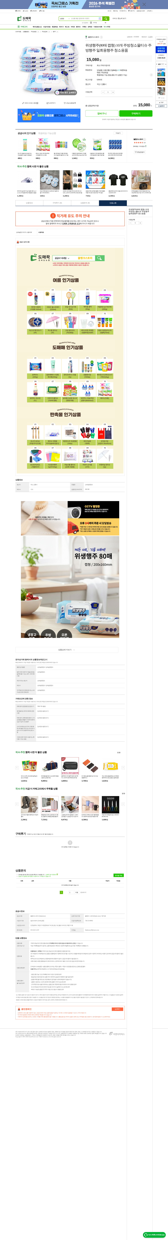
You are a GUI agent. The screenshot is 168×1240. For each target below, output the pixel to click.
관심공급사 (140, 152)
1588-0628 (161, 58)
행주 (54, 31)
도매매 (19, 11)
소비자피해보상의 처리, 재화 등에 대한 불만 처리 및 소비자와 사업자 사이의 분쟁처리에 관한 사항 (26, 729)
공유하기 (52, 103)
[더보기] (162, 64)
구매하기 (135, 113)
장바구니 (132, 11)
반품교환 (113, 203)
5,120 (149, 37)
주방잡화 (44, 31)
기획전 (84, 27)
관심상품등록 (71, 103)
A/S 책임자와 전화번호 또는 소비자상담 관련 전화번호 (26, 691)
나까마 (26, 11)
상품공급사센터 (141, 11)
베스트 (67, 27)
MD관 (73, 27)
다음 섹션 (166, 64)
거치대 (95, 22)
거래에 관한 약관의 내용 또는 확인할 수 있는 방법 (25, 738)
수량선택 (132, 220)
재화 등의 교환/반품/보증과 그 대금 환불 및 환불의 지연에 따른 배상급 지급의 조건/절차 (26, 720)
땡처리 (78, 27)
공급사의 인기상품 (27, 133)
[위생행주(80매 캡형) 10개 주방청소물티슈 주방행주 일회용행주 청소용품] (49, 67)
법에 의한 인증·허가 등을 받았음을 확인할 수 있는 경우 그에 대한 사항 (26, 674)
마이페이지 (123, 11)
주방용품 (33, 31)
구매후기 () (57, 203)
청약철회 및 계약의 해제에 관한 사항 (25, 712)
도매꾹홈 (18, 31)
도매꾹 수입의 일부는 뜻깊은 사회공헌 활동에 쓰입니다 (119, 119)
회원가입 (115, 11)
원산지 (19, 484)
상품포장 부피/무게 (76, 489)
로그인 (110, 11)
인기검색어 (85, 22)
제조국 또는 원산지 (22, 680)
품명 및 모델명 (21, 667)
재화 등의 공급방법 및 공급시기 (25, 706)
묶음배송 (55, 27)
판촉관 (90, 27)
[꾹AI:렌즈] (100, 18)
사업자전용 (47, 27)
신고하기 (117, 1009)
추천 (107, 27)
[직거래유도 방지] (70, 219)
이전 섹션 (156, 64)
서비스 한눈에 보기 (119, 18)
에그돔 (42, 11)
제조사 (19, 489)
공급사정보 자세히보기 (144, 139)
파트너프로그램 (30, 103)
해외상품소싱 (37, 27)
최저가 (61, 27)
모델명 (73, 484)
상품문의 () (85, 203)
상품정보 (29, 203)
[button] (123, 767)
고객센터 (149, 11)
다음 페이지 (164, 98)
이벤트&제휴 (98, 27)
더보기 (118, 133)
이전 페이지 (162, 98)
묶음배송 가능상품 (47, 133)
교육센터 (34, 11)
